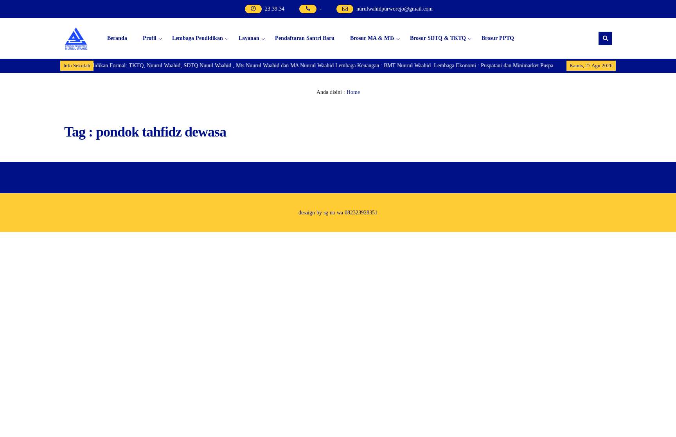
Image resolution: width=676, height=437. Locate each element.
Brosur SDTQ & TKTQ (438, 38)
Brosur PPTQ (498, 38)
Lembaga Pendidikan (197, 38)
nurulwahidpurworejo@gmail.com (394, 9)
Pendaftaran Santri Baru (304, 38)
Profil (149, 38)
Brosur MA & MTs (372, 38)
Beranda (117, 38)
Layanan (249, 38)
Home (353, 92)
